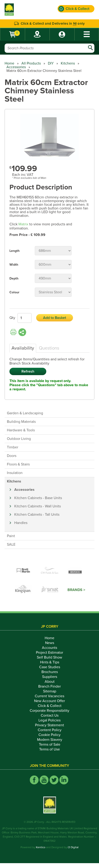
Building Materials (21, 421)
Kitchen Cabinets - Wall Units (37, 506)
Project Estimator (49, 652)
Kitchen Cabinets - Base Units (38, 498)
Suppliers (49, 676)
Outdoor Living (19, 438)
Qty (12, 317)
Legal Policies (49, 720)
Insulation (15, 473)
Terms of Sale (49, 744)
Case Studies (49, 667)
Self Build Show (49, 657)
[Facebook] (34, 779)
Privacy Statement (49, 725)
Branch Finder (49, 686)
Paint (11, 536)
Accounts (49, 647)
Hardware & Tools (21, 430)
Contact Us (49, 715)
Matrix (23, 224)
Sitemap (49, 691)
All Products (31, 63)
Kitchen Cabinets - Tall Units (36, 514)
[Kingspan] (23, 590)
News (49, 643)
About (50, 681)
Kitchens (68, 63)
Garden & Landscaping (25, 413)
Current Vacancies (49, 696)
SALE (11, 544)
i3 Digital (73, 847)
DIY (51, 63)
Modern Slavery (49, 739)
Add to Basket (54, 317)
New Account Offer (49, 701)
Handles (20, 523)
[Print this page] (13, 332)
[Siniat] (50, 590)
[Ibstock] (75, 571)
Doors (11, 455)
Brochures (49, 672)
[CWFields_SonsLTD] (49, 571)
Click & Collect (49, 705)
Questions (49, 348)
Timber (12, 447)
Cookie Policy (49, 735)
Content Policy (49, 730)
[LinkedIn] (63, 779)
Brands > (76, 590)
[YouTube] (44, 779)
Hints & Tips (49, 662)
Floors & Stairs (18, 464)
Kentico (40, 847)
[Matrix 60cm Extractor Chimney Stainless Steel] (49, 137)
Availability (23, 348)
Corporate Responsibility (49, 710)
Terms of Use (49, 749)
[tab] (22, 348)
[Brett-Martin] (23, 571)
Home (9, 63)
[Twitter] (54, 779)
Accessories (16, 67)
